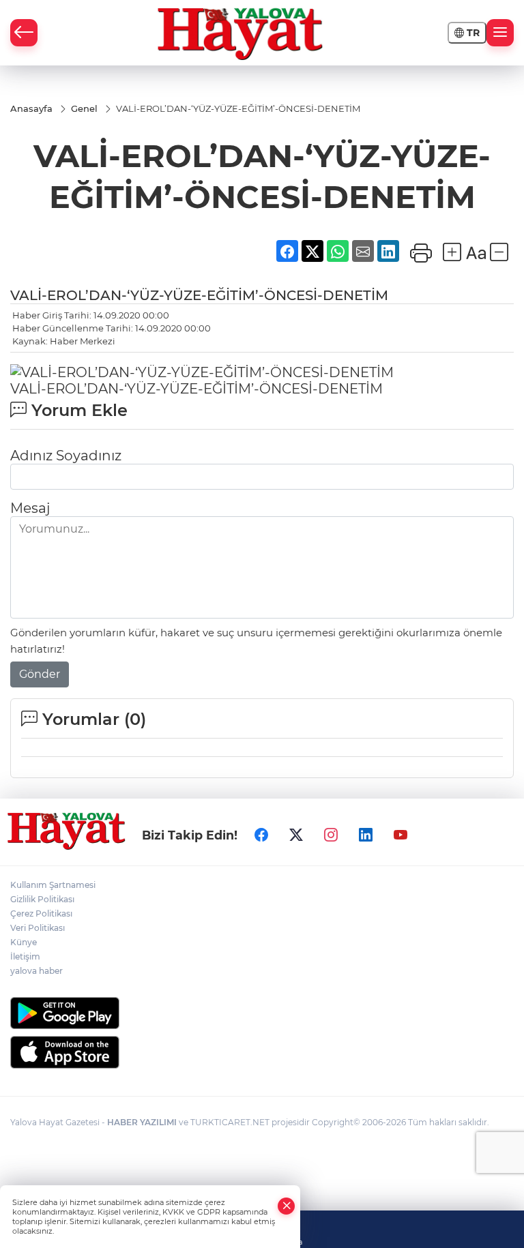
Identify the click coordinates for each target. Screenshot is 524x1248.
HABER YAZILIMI (142, 1122)
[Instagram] (331, 835)
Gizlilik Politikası (42, 899)
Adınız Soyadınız (65, 455)
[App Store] (262, 1052)
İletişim (25, 956)
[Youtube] (400, 835)
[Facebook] (261, 835)
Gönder (39, 674)
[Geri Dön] (24, 32)
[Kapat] (286, 1206)
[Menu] (500, 32)
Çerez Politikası (41, 913)
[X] (296, 835)
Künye (23, 942)
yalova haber (36, 971)
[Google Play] (262, 1013)
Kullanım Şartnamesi (53, 885)
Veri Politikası (37, 928)
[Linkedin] (365, 835)
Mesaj (30, 508)
